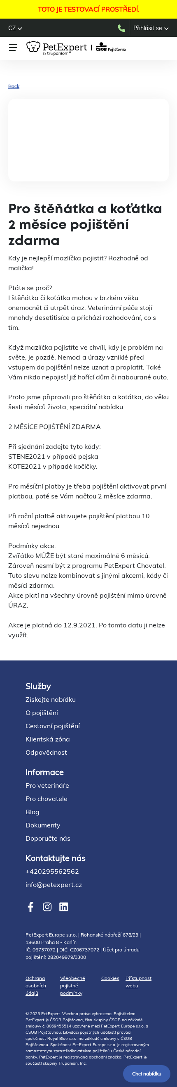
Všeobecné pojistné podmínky (72, 985)
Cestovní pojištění (53, 726)
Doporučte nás (48, 838)
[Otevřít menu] (13, 47)
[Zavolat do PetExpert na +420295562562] (123, 27)
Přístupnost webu (138, 982)
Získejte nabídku (51, 699)
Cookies (110, 978)
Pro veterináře (47, 785)
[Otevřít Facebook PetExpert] (31, 906)
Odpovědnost (46, 752)
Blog (33, 812)
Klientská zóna (48, 739)
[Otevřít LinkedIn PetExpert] (63, 906)
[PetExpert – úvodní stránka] (77, 48)
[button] (15, 28)
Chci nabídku (146, 1073)
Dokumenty (43, 825)
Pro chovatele (47, 798)
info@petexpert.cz (54, 884)
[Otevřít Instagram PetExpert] (47, 906)
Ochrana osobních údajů (36, 985)
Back (13, 86)
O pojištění (42, 712)
